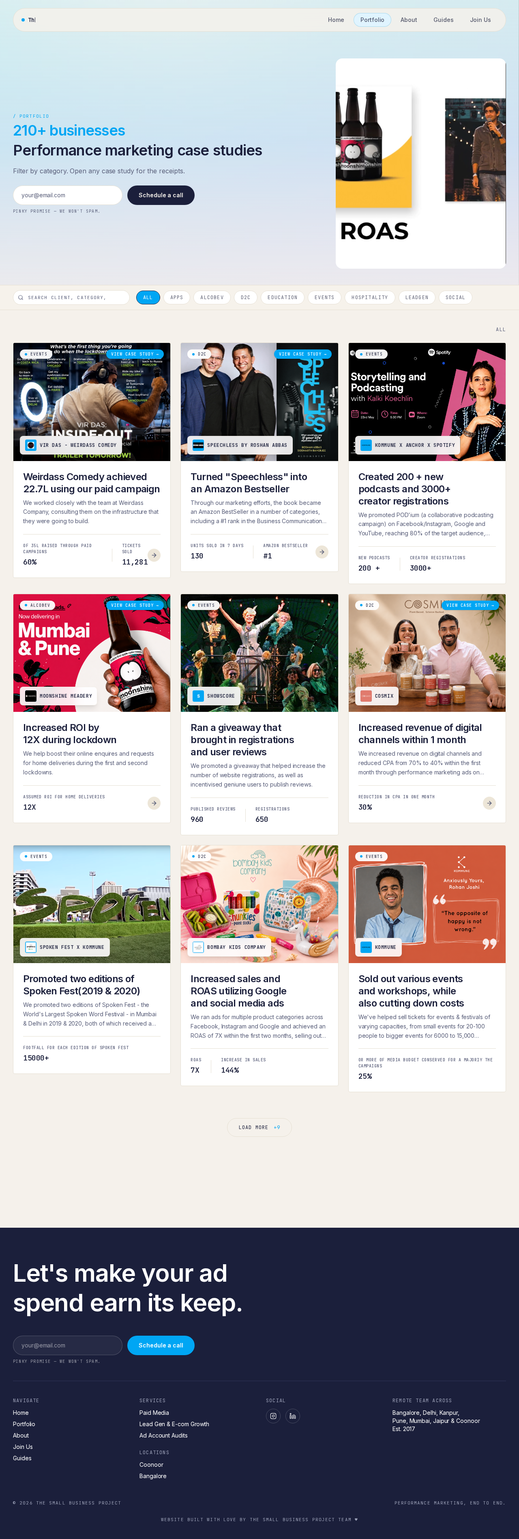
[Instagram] (273, 1416)
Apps (177, 297)
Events (325, 297)
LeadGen (417, 297)
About (21, 1435)
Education (283, 297)
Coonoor (151, 1464)
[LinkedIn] (292, 1416)
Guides (22, 1458)
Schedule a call (161, 195)
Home (21, 1412)
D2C (246, 297)
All (148, 297)
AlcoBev (211, 297)
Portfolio (24, 1423)
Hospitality (370, 297)
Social (455, 297)
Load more (259, 1127)
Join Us (22, 1446)
